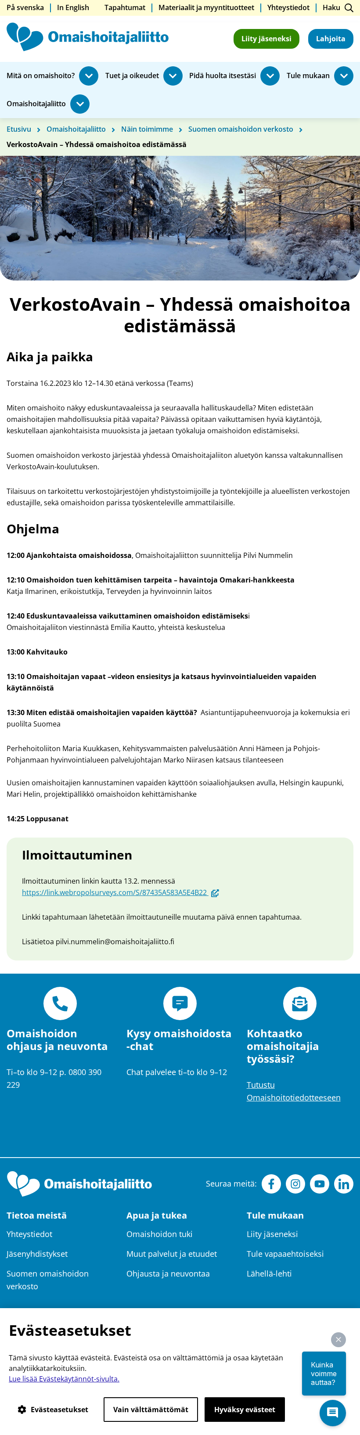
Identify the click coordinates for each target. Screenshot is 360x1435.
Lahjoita (331, 38)
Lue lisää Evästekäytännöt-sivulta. (64, 1379)
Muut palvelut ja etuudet (171, 1253)
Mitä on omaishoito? (41, 76)
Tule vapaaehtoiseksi (285, 1253)
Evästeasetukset (59, 1409)
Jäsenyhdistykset (37, 1253)
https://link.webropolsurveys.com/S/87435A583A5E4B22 (120, 892)
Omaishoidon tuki (159, 1234)
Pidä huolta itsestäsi (222, 76)
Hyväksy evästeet (244, 1409)
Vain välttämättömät (150, 1409)
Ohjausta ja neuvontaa (168, 1273)
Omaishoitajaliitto (36, 104)
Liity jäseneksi (266, 38)
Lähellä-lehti (269, 1273)
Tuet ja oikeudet (132, 76)
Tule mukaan (308, 76)
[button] (338, 1339)
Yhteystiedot (29, 1234)
